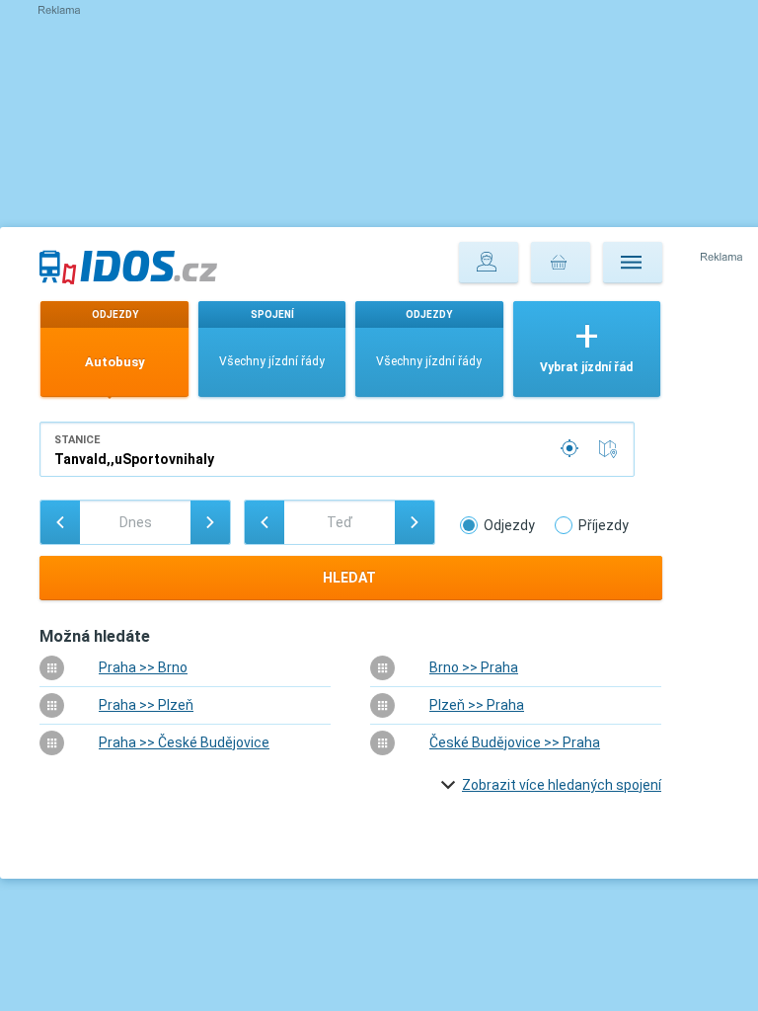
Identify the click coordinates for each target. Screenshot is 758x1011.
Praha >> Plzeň (146, 705)
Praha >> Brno (143, 667)
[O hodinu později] (414, 522)
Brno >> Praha (473, 667)
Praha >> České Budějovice (184, 742)
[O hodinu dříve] (264, 522)
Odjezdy (509, 525)
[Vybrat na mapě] (612, 449)
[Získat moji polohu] (571, 449)
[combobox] (337, 449)
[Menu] (632, 262)
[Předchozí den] (60, 522)
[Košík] (560, 262)
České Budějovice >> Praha (514, 742)
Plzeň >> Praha (476, 705)
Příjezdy (603, 525)
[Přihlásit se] (488, 262)
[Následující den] (210, 522)
